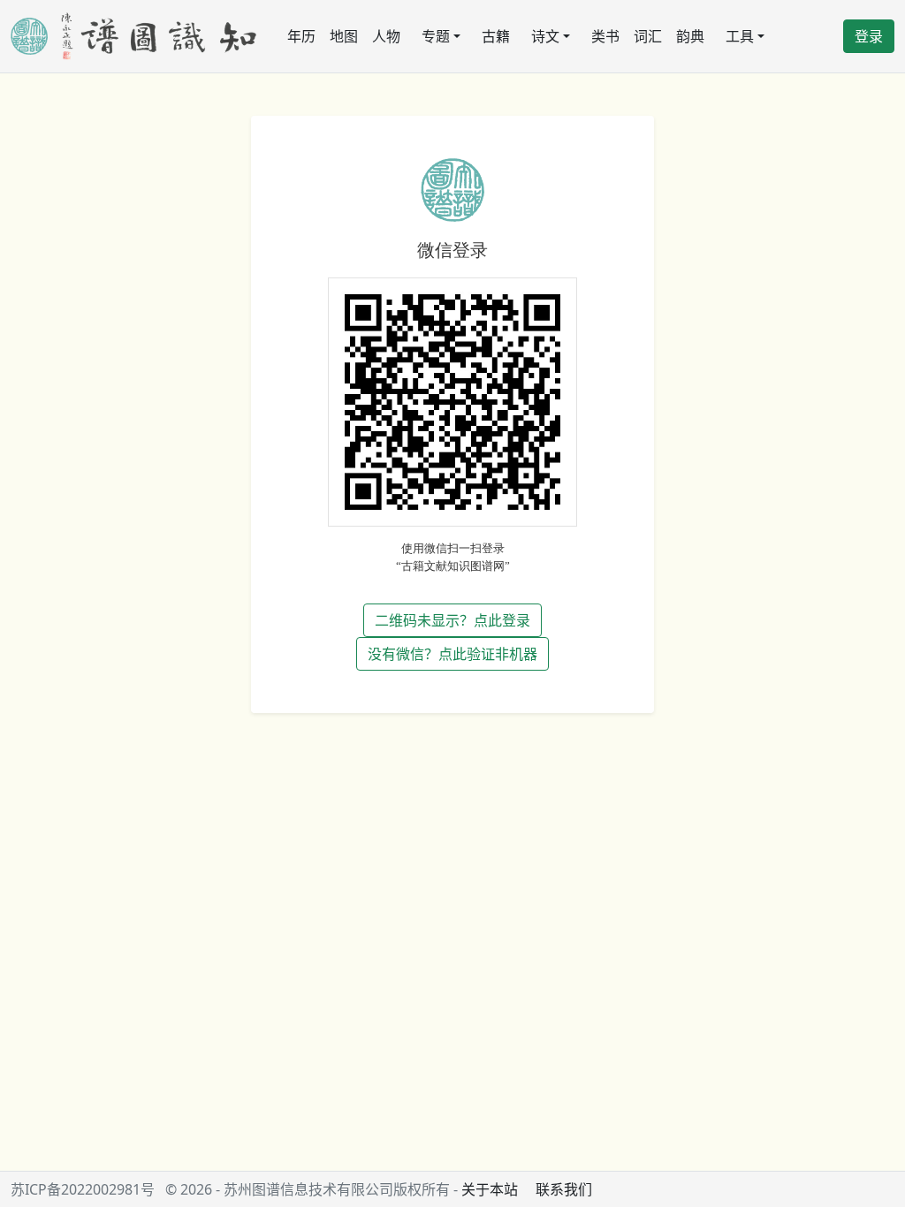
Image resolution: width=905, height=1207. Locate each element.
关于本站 (489, 1189)
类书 (605, 36)
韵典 (690, 36)
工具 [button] (740, 36)
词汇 (648, 36)
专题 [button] (436, 36)
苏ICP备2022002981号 (83, 1189)
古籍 (496, 36)
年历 (301, 36)
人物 (386, 36)
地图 (344, 36)
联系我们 (564, 1189)
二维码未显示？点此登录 (452, 620)
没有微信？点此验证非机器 (452, 654)
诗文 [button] (545, 36)
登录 (869, 36)
